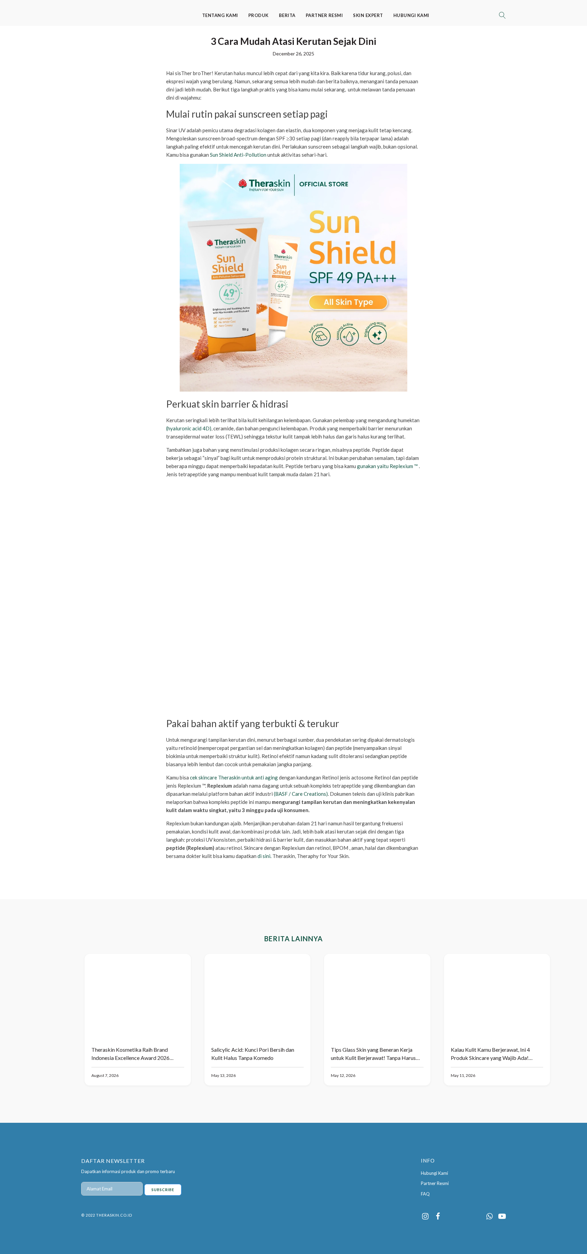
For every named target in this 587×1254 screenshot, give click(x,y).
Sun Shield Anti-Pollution (237, 155)
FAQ (425, 1194)
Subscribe (163, 1189)
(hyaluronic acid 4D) (188, 428)
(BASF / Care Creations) (301, 794)
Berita (287, 15)
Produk (258, 15)
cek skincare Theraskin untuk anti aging (234, 777)
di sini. (263, 856)
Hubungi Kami (411, 15)
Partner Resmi (324, 15)
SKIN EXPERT (368, 15)
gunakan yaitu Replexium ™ (387, 466)
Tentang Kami (220, 15)
